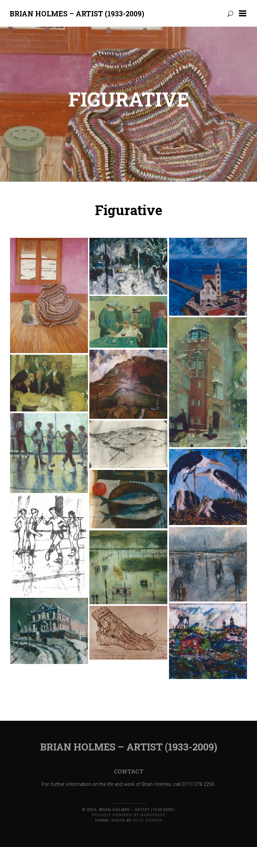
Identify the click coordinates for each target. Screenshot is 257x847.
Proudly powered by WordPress (128, 815)
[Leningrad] (128, 567)
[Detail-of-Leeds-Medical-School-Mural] (208, 382)
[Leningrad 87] (208, 564)
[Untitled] (49, 295)
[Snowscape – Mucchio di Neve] (128, 266)
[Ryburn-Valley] (128, 444)
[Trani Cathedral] (208, 277)
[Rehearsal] (49, 453)
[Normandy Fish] (128, 499)
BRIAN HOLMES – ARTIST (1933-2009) (77, 13)
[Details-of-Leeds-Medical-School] (128, 322)
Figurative (128, 99)
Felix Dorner (147, 820)
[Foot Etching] (128, 633)
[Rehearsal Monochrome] (49, 546)
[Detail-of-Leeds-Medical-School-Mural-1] (49, 383)
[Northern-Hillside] (128, 384)
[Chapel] (49, 631)
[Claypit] (208, 641)
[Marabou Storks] (208, 487)
